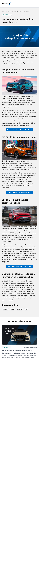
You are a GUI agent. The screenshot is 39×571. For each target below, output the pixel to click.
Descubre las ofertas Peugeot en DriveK (19, 130)
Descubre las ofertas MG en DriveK (19, 192)
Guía (3, 11)
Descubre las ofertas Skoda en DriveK (19, 266)
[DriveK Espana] (7, 3)
